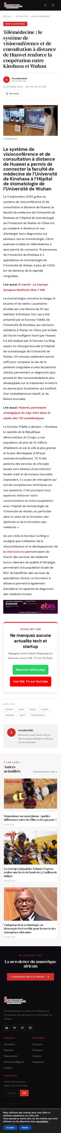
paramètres (42, 1121)
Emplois (37, 1056)
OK (24, 1092)
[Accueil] (13, 5)
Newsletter (38, 1061)
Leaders (8, 1067)
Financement (11, 1056)
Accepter (10, 1127)
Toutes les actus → (45, 772)
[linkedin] (7, 1028)
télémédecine (16, 552)
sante (22, 715)
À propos (37, 1044)
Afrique (9, 709)
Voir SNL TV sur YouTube (30, 681)
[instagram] (30, 1028)
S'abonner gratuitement (28, 976)
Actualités (21, 16)
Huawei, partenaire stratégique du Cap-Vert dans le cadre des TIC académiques (26, 413)
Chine (21, 709)
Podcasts (38, 1050)
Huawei (44, 709)
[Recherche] (45, 5)
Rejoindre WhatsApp (30, 670)
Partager (14, 93)
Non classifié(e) (40, 16)
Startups (8, 1050)
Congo (32, 709)
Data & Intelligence (14, 1061)
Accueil (7, 16)
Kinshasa (9, 715)
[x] (22, 1028)
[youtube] (15, 1028)
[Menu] (53, 5)
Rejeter (25, 1127)
